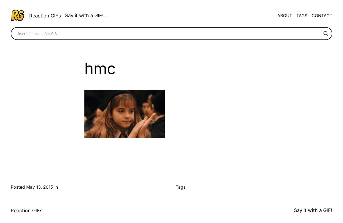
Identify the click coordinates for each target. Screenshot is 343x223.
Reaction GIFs (45, 16)
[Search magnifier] (326, 33)
